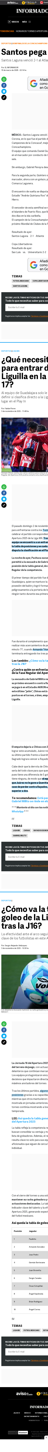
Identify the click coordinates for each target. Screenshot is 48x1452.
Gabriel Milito (19, 836)
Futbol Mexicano (21, 281)
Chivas (27, 830)
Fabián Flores (10, 409)
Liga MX (16, 830)
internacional (41, 1413)
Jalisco (16, 1413)
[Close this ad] (46, 1437)
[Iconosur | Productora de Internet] (13, 1432)
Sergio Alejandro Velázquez (16, 946)
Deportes (6, 44)
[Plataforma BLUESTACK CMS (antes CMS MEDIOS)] (23, 1432)
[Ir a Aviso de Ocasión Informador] (12, 1)
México (27, 1413)
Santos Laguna (20, 286)
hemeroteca (34, 1420)
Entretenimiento (31, 1416)
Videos (15, 22)
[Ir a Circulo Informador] (27, 1)
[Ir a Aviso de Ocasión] (24, 1391)
